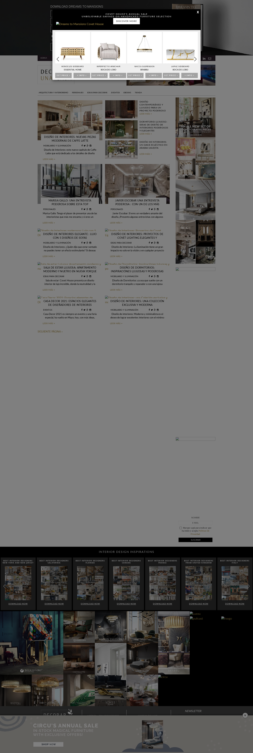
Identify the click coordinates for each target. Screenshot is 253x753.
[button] (195, 59)
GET (63, 75)
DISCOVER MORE (126, 21)
